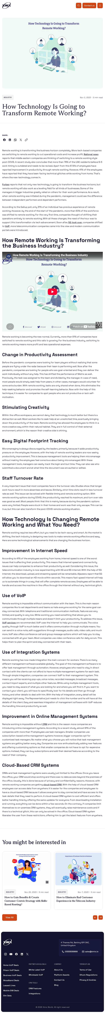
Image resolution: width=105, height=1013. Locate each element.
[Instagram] (5, 954)
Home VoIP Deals (11, 965)
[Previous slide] (95, 917)
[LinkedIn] (22, 954)
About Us (58, 970)
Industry (8, 97)
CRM (44, 724)
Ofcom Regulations (88, 975)
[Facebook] (16, 954)
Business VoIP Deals (12, 975)
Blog (56, 985)
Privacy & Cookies (88, 980)
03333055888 (71, 951)
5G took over (75, 222)
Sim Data (7, 995)
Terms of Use (85, 970)
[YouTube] (11, 954)
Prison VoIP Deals (11, 970)
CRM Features (35, 988)
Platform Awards (61, 975)
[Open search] (78, 5)
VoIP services (9, 622)
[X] (27, 954)
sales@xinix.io (91, 951)
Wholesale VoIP (36, 975)
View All (10, 917)
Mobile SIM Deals (11, 990)
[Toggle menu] (100, 5)
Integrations (34, 993)
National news (91, 154)
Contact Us (59, 980)
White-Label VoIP (37, 970)
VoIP (7, 226)
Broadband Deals (11, 980)
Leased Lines (9, 985)
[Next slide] (100, 917)
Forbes (5, 184)
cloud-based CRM (52, 784)
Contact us (89, 5)
